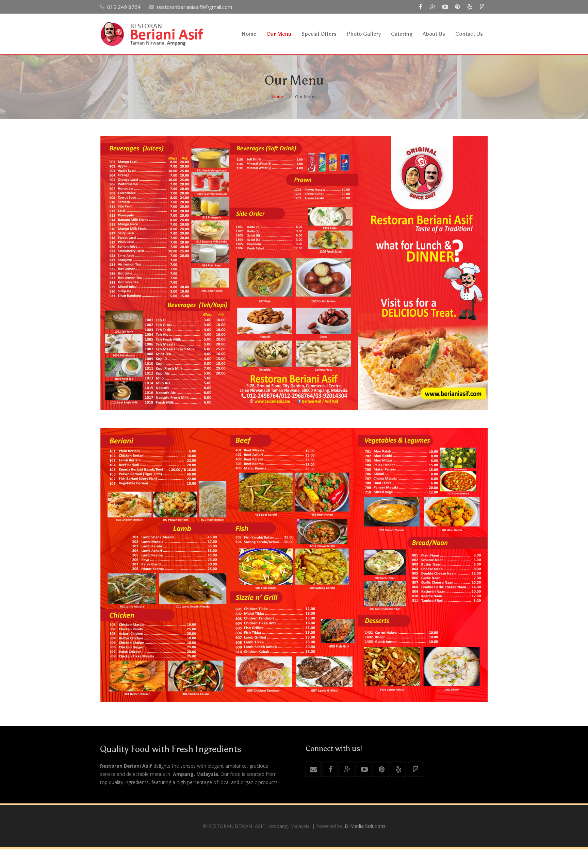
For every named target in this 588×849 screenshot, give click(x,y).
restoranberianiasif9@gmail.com (194, 6)
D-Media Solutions (365, 826)
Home (278, 97)
